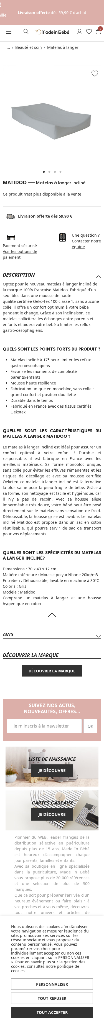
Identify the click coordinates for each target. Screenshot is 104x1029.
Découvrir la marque (52, 670)
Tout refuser (52, 998)
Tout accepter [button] (52, 1012)
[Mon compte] (79, 32)
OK (90, 726)
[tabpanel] (52, 113)
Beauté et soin (28, 47)
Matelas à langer (62, 47)
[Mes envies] (89, 32)
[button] (8, 32)
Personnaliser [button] (52, 984)
